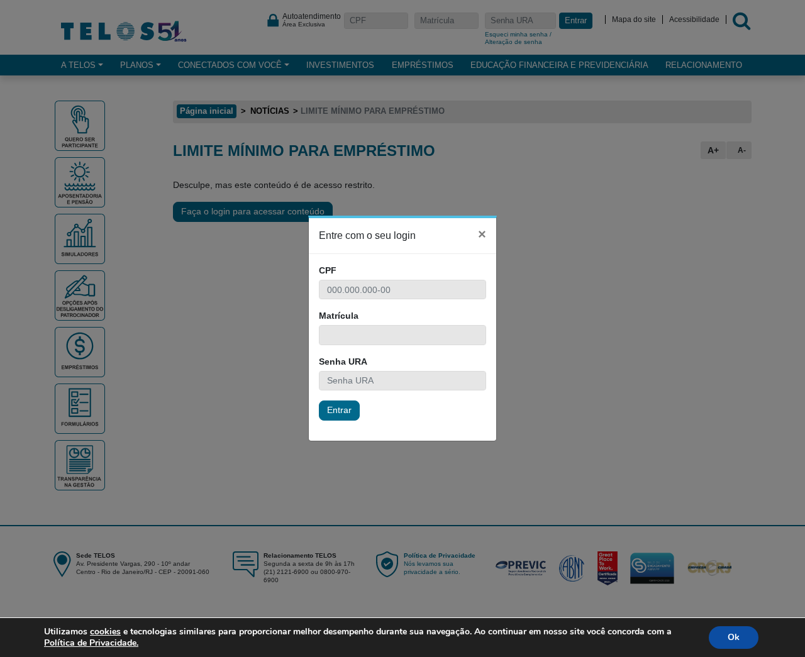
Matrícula (338, 316)
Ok (734, 637)
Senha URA (343, 361)
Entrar (339, 410)
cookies (105, 632)
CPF (327, 270)
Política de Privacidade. (91, 643)
